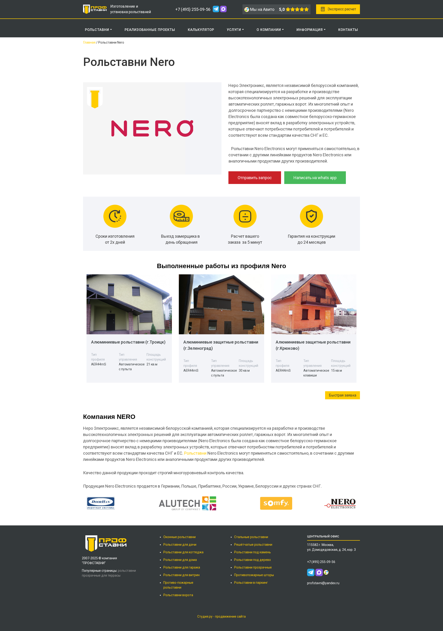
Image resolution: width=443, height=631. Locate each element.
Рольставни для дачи (179, 544)
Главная (89, 42)
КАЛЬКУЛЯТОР (201, 30)
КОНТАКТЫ (348, 30)
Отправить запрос (255, 177)
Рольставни (195, 453)
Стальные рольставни (251, 537)
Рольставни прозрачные (253, 567)
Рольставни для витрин (181, 575)
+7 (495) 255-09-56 (192, 9)
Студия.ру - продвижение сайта (221, 616)
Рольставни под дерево (252, 560)
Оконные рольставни (179, 537)
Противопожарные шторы (254, 575)
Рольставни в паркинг (251, 582)
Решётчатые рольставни (253, 544)
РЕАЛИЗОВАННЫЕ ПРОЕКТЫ (150, 30)
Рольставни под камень (252, 552)
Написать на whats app (315, 177)
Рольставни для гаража (181, 567)
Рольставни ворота (178, 595)
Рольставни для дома (180, 560)
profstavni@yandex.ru (323, 583)
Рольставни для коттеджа (183, 552)
